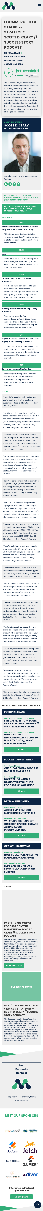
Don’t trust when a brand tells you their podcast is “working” (19, 782)
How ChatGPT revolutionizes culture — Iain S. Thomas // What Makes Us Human (21, 739)
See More (21, 749)
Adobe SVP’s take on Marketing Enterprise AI (20, 812)
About (21, 1065)
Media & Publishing (13, 60)
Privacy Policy (21, 1100)
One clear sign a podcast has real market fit (21, 770)
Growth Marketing (14, 64)
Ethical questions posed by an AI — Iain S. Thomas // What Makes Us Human (21, 723)
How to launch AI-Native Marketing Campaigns (21, 856)
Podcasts (21, 1069)
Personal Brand (12, 53)
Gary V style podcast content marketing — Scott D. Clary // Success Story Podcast (21, 197)
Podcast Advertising (15, 57)
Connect (21, 1073)
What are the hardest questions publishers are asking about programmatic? (21, 825)
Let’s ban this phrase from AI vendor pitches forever (19, 868)
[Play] (8, 72)
